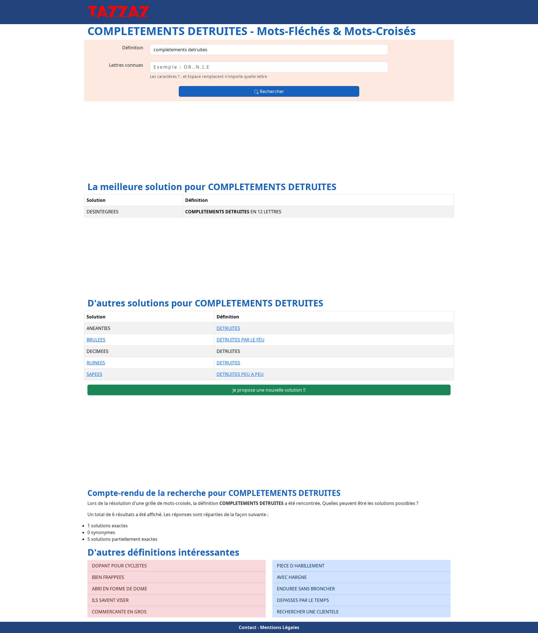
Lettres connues (126, 65)
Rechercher (271, 91)
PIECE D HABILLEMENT (300, 566)
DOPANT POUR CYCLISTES (119, 566)
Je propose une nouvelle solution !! (269, 390)
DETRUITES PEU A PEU (240, 374)
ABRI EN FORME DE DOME (119, 589)
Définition (132, 48)
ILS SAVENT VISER (110, 600)
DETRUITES (228, 328)
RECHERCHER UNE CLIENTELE (308, 612)
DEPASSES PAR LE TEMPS (303, 600)
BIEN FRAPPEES (108, 577)
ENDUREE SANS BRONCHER (306, 589)
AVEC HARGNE (292, 577)
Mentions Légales (279, 627)
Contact (247, 627)
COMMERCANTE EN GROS (119, 612)
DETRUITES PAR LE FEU (241, 340)
